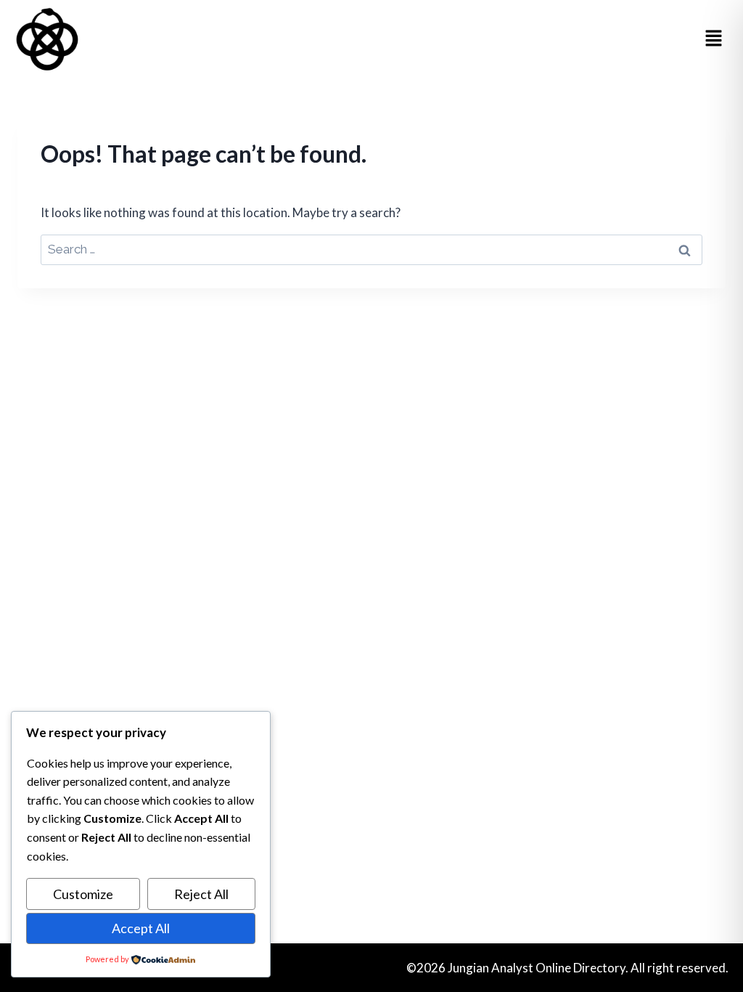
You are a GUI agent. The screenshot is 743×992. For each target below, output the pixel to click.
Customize (83, 894)
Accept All (141, 928)
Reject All (201, 894)
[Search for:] (371, 248)
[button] (713, 38)
